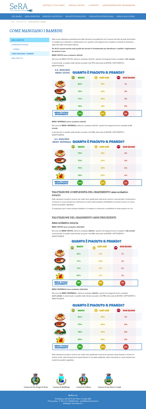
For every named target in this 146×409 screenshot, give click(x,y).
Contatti (94, 5)
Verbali (16, 49)
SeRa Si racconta (126, 16)
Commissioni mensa (19, 44)
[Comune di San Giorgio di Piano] (36, 380)
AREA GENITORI (17, 40)
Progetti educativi (75, 16)
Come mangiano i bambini (22, 53)
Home (12, 22)
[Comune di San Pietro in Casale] (109, 380)
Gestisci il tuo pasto (54, 5)
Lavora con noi (77, 5)
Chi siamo (16, 16)
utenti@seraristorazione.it (89, 401)
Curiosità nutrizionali (101, 16)
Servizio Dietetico (53, 16)
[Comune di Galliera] (83, 380)
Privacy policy (53, 401)
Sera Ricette (17, 58)
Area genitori (32, 16)
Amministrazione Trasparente (118, 5)
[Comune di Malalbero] (61, 380)
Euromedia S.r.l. (77, 403)
